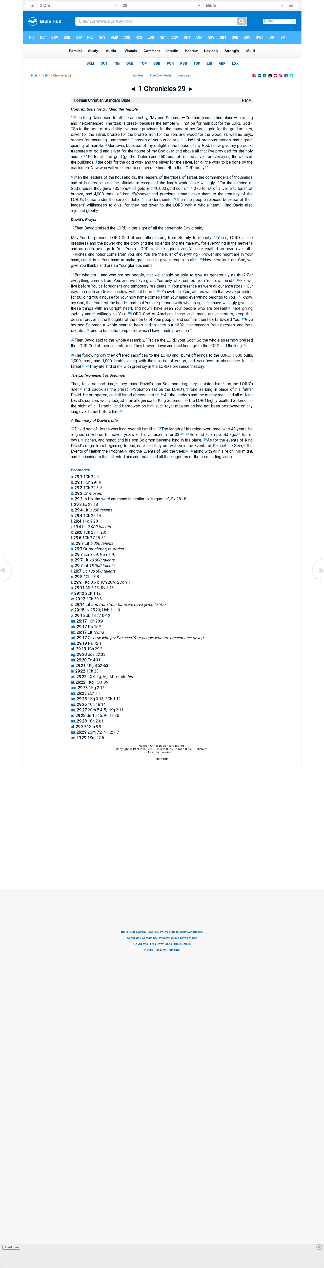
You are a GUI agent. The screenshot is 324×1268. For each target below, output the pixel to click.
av (186, 450)
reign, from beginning (103, 445)
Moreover (115, 145)
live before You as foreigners (96, 286)
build (107, 330)
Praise (153, 340)
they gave (102, 188)
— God (187, 117)
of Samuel (216, 445)
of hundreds (89, 182)
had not (202, 406)
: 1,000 (236, 355)
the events (228, 440)
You (119, 248)
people (199, 199)
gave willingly (202, 182)
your (181, 340)
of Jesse (101, 429)
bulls (247, 355)
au (125, 450)
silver (99, 134)
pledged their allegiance (130, 400)
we (250, 259)
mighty (210, 395)
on (80, 248)
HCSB (44, 75)
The (109, 123)
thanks (92, 265)
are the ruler (161, 254)
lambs (118, 360)
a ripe (215, 434)
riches (90, 440)
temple (168, 123)
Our (249, 286)
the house (174, 128)
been (215, 406)
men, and (225, 395)
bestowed (130, 406)
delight (159, 145)
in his (184, 440)
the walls (239, 156)
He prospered (95, 395)
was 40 (228, 429)
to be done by (233, 162)
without (135, 291)
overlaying (221, 156)
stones (224, 140)
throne (191, 389)
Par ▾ (246, 100)
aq (182, 433)
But (77, 275)
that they (153, 445)
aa (126, 302)
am (157, 394)
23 (132, 389)
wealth (210, 291)
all (119, 117)
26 (72, 428)
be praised (97, 237)
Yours (222, 237)
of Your (154, 319)
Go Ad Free (11, 1247)
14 (72, 274)
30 (191, 450)
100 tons (94, 156)
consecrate (146, 167)
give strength (171, 259)
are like (102, 291)
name (147, 265)
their (248, 199)
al (80, 388)
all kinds (187, 140)
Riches (81, 254)
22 (87, 366)
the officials (123, 182)
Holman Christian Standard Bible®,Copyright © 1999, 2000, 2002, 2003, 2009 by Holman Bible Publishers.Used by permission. (162, 749)
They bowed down (149, 345)
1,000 (76, 360)
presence (188, 286)
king (237, 345)
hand (75, 259)
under (102, 199)
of (175, 254)
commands (198, 325)
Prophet (115, 451)
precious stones (173, 194)
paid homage (185, 345)
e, (129, 139)
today (199, 167)
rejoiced (213, 199)
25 (186, 400)
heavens (245, 243)
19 (243, 319)
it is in (94, 259)
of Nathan (92, 451)
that (149, 275)
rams (86, 360)
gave (195, 194)
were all (209, 286)
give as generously (211, 275)
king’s (171, 182)
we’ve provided (239, 291)
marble (96, 145)
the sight (139, 228)
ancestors (233, 286)
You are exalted (203, 248)
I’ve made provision (140, 128)
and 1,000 (103, 360)
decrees (227, 325)
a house (105, 297)
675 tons (238, 188)
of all (152, 228)
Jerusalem (156, 434)
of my (104, 128)
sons (89, 400)
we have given (142, 280)
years (241, 429)
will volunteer (119, 167)
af (191, 329)
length (174, 429)
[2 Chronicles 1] (317, 581)
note (141, 445)
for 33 (173, 434)
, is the (246, 237)
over (169, 151)
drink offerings (172, 360)
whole (120, 340)
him (218, 117)
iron (152, 134)
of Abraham (161, 314)
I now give (220, 145)
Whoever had (146, 194)
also (248, 205)
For (222, 182)
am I (94, 275)
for (220, 123)
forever (89, 319)
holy (248, 151)
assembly (138, 117)
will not (182, 123)
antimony (118, 140)
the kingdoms (175, 456)
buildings (85, 162)
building (83, 297)
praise (112, 265)
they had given (144, 205)
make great (135, 259)
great (136, 366)
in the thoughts (110, 319)
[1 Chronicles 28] (6, 581)
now (145, 308)
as (221, 248)
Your (248, 254)
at (206, 434)
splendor (161, 243)
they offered (118, 355)
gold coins (176, 188)
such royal (164, 406)
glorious (134, 265)
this (239, 275)
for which (140, 330)
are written (172, 445)
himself (164, 167)
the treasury (228, 194)
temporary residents (148, 286)
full (243, 434)
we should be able (170, 275)
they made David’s (135, 383)
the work (212, 162)
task (116, 123)
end (131, 445)
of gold (95, 151)
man (205, 123)
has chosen (204, 117)
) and (153, 156)
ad (93, 313)
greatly (91, 210)
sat (153, 389)
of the (108, 177)
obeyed (139, 395)
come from (116, 254)
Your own (213, 280)
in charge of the (149, 182)
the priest (118, 389)
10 (72, 227)
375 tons (201, 188)
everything (216, 243)
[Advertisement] (162, 864)
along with (136, 360)
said (107, 117)
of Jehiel (132, 199)
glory (134, 243)
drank (117, 366)
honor (100, 254)
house (76, 156)
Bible (34, 75)
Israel (160, 237)
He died (196, 434)
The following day (90, 355)
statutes (78, 330)
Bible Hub (162, 759)
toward (225, 319)
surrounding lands (215, 456)
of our (135, 237)
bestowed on (232, 406)
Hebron (96, 434)
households (125, 177)
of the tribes (169, 177)
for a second (93, 383)
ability (116, 128)
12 (72, 253)
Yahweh (167, 291)
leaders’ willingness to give (96, 205)
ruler (74, 389)
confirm (190, 319)
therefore (220, 259)
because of (136, 145)
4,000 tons (102, 194)
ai (83, 365)
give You (78, 265)
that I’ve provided (215, 151)
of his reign (190, 429)
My (153, 117)
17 (238, 296)
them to (208, 194)
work (182, 182)
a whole (200, 205)
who (103, 167)
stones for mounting (89, 140)
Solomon (172, 117)
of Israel (189, 177)
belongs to (104, 248)
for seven (113, 434)
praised (101, 228)
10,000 (159, 188)
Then (77, 117)
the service (236, 182)
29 (205, 439)
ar (238, 433)
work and (142, 162)
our (234, 259)
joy (144, 366)
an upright (112, 308)
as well (101, 400)
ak (223, 383)
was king (118, 429)
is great (128, 123)
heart (214, 205)
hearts (212, 319)
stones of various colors (155, 140)
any (249, 406)
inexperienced (90, 123)
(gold (127, 156)
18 (129, 313)
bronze (113, 134)
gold (211, 128)
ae (88, 329)
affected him (120, 456)
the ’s (161, 366)
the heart (116, 302)
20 (72, 339)
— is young (243, 117)
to (113, 117)
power (109, 243)
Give (249, 319)
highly (211, 400)
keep (240, 314)
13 (200, 259)
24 (162, 394)
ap (154, 428)
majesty (192, 243)
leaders (182, 395)
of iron (122, 194)
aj (116, 383)
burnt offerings (194, 355)
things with (91, 308)
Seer (237, 445)
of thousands (240, 177)
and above (184, 151)
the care (116, 199)
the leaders (92, 177)
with (187, 205)
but (213, 123)
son (160, 117)
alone (227, 117)
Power (207, 254)
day (200, 366)
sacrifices (139, 355)
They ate (97, 366)
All (166, 395)
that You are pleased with (159, 302)
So (75, 128)
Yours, (137, 248)
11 (215, 237)
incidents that (96, 456)
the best (91, 128)
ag (130, 345)
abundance (229, 360)
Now (95, 167)
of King (246, 395)
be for (195, 123)
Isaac (180, 314)
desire (76, 319)
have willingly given (230, 302)
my (149, 145)
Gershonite (161, 199)
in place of (223, 389)
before (104, 411)
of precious (206, 140)
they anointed (201, 383)
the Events (196, 445)
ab (207, 302)
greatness (80, 243)
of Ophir (139, 156)
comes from (100, 280)
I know (246, 297)
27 (159, 428)
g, (103, 156)
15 (238, 280)
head (229, 248)
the (125, 117)
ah (244, 345)
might (227, 254)
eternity (183, 237)
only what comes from (184, 280)
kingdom (170, 248)
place (195, 440)
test (104, 302)
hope (147, 291)
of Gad (161, 451)
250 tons (165, 156)
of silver (220, 188)
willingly (103, 314)
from (172, 237)
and (74, 123)
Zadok (96, 389)
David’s (77, 400)
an (110, 405)
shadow (119, 291)
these (76, 308)
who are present (211, 308)
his (237, 389)
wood (191, 134)
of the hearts (135, 319)
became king (167, 440)
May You (79, 237)
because (146, 123)
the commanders (213, 177)
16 (157, 291)
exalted (224, 400)
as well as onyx (238, 134)
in (168, 145)
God (245, 123)
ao (121, 410)
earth (88, 248)
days (75, 291)
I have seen (161, 308)
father (147, 237)
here (235, 308)
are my (123, 275)
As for (212, 440)
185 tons (119, 188)
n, (188, 187)
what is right (193, 302)
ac (229, 307)
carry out (164, 325)
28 (187, 434)
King (86, 117)
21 (72, 354)
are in (238, 254)
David (97, 117)
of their (102, 345)
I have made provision (169, 330)
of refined (185, 156)
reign (229, 451)
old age (228, 434)
